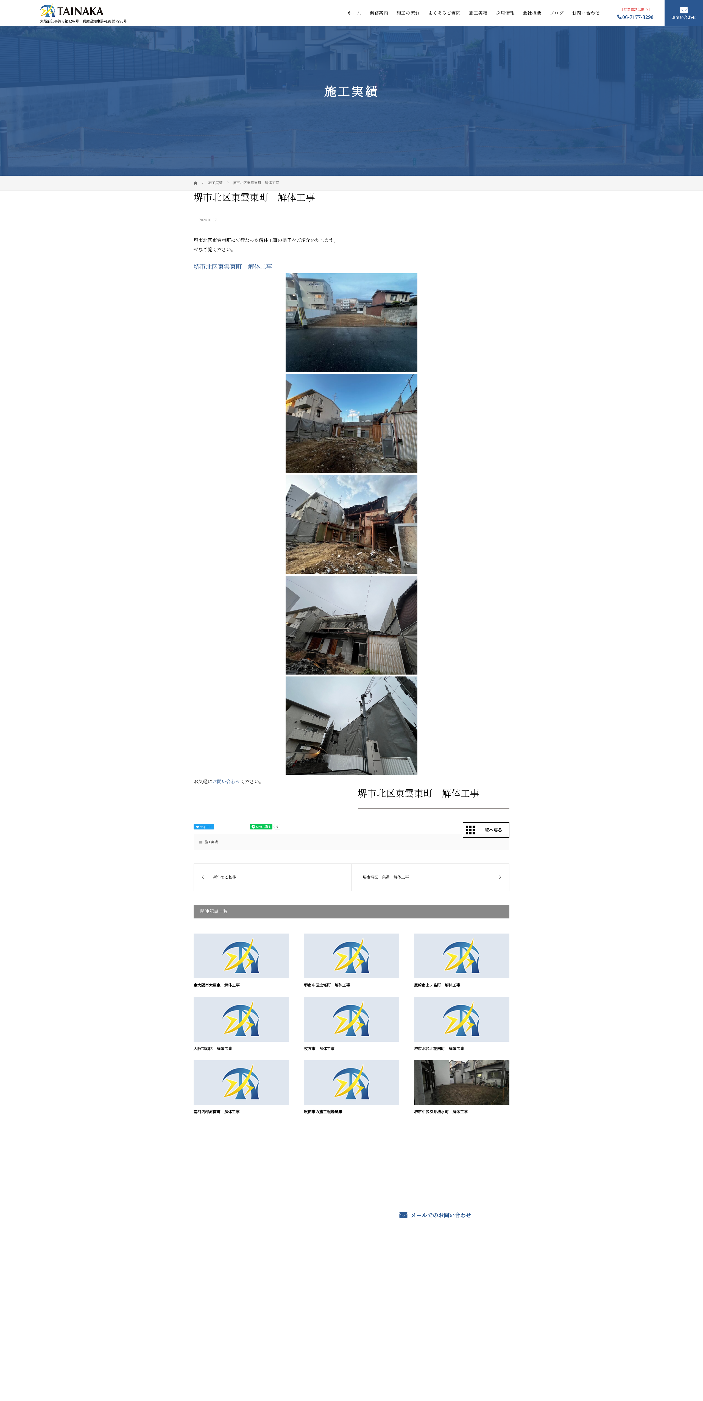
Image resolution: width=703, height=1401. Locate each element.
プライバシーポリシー (486, 1371)
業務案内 (379, 13)
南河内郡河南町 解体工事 (217, 1112)
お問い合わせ (586, 13)
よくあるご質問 (444, 13)
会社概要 (532, 13)
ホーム (354, 13)
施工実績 (478, 13)
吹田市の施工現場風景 (323, 1112)
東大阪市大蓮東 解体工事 (217, 985)
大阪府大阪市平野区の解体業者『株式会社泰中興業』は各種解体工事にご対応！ (261, 1371)
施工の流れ (408, 13)
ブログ (557, 13)
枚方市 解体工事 (319, 1049)
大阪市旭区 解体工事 (213, 1049)
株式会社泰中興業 (222, 1279)
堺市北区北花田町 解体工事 (439, 1049)
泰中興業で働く (400, 1312)
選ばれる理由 (333, 1304)
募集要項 (458, 1279)
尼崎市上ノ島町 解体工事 (437, 985)
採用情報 (505, 13)
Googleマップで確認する (220, 1336)
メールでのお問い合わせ (440, 1215)
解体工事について (338, 1296)
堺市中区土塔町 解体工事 (327, 985)
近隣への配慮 (333, 1312)
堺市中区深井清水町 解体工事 (441, 1112)
